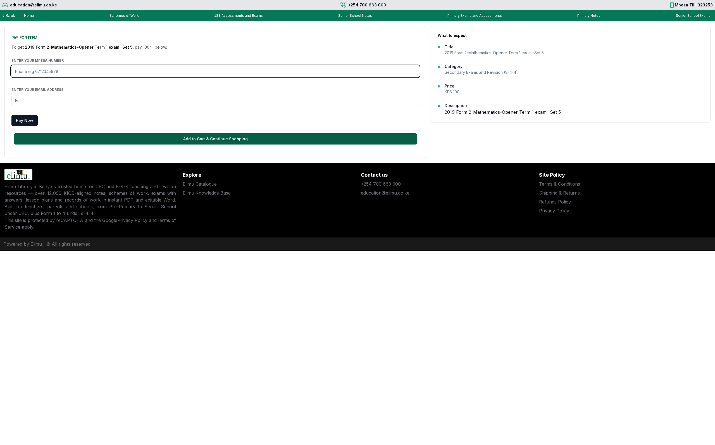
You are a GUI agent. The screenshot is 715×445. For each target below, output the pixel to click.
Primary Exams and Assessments (474, 15)
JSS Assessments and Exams (238, 15)
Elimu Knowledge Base (207, 193)
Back (10, 15)
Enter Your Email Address (37, 89)
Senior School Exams (693, 15)
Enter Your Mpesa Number (37, 60)
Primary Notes (588, 15)
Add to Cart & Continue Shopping (215, 138)
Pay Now (24, 120)
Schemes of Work (124, 15)
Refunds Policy (555, 202)
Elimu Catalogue (200, 184)
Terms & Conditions (559, 184)
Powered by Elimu (22, 244)
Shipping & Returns (559, 193)
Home (29, 15)
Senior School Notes (355, 15)
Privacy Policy (132, 220)
